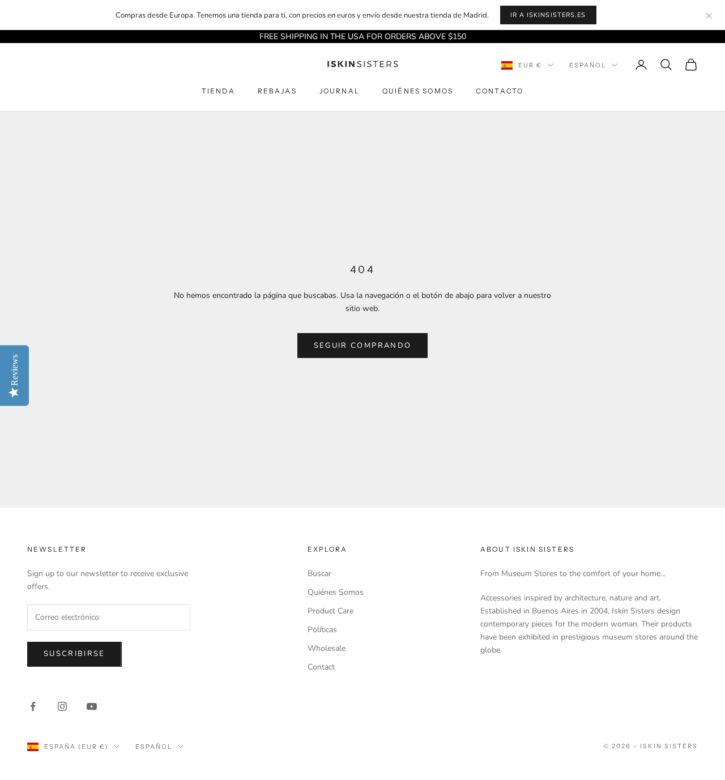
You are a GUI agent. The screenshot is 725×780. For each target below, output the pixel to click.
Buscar (319, 573)
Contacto (499, 91)
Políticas (322, 629)
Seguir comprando (362, 345)
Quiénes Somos (417, 91)
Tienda (218, 91)
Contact (321, 667)
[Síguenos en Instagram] (62, 706)
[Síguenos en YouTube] (91, 706)
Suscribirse (74, 654)
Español (587, 65)
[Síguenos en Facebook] (33, 706)
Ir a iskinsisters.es (548, 15)
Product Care (330, 611)
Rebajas (277, 91)
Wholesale (327, 648)
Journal (339, 91)
